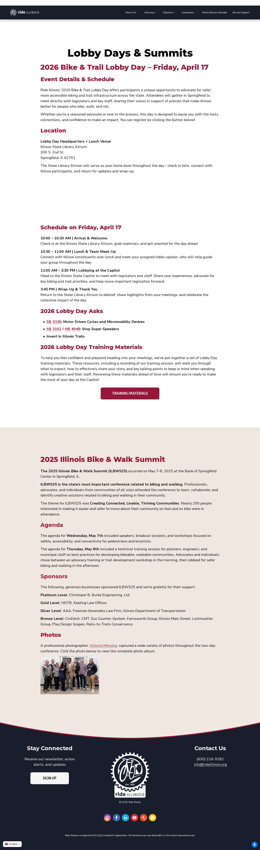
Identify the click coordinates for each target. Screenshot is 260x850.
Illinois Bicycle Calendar (214, 12)
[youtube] (134, 817)
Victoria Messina (103, 645)
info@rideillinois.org (210, 764)
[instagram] (107, 817)
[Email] (152, 817)
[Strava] (143, 817)
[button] (12, 844)
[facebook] (116, 817)
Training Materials (130, 393)
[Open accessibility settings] (255, 845)
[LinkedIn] (125, 817)
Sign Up (49, 778)
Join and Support (241, 12)
